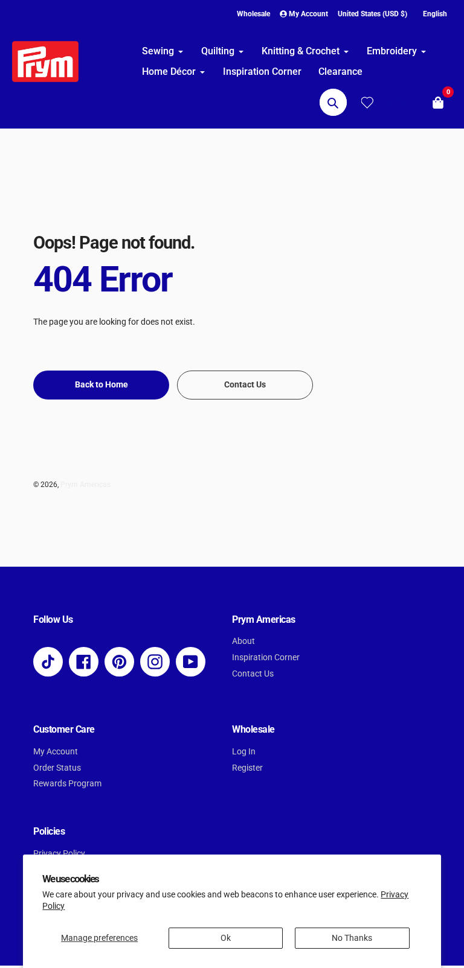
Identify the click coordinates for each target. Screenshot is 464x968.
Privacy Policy (59, 854)
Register (247, 768)
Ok (226, 938)
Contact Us (253, 674)
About (243, 641)
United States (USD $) (372, 14)
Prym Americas (85, 484)
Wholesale (253, 14)
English (435, 14)
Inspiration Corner (266, 657)
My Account (55, 752)
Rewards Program (67, 784)
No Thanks (352, 938)
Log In (244, 752)
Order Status (57, 768)
